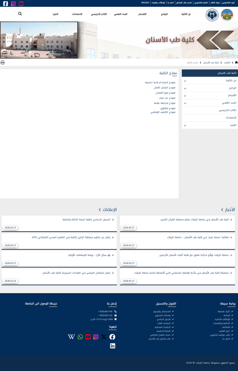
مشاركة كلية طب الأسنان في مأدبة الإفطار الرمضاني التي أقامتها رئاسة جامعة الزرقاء (181, 273)
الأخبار (230, 209)
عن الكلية (186, 14)
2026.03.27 (128, 227)
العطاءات (226, 327)
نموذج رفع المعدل (165, 92)
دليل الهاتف (225, 331)
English (145, 2)
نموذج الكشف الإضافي (162, 112)
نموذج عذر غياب (166, 98)
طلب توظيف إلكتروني (220, 335)
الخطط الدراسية (164, 331)
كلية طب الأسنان (211, 63)
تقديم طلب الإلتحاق (184, 2)
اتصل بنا (171, 2)
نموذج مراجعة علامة (164, 103)
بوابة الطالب (215, 2)
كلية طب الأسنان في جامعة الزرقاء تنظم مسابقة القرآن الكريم (195, 219)
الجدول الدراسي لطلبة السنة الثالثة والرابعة (86, 219)
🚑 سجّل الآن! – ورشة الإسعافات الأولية (89, 255)
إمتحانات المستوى (163, 315)
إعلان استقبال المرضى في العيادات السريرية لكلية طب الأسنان (76, 273)
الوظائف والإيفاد (158, 2)
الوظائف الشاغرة (223, 319)
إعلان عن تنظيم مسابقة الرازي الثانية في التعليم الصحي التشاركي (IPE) (71, 237)
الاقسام (142, 14)
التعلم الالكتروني (201, 2)
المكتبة (227, 315)
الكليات (226, 63)
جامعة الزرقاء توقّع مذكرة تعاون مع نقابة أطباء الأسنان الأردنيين (194, 255)
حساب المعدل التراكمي (160, 335)
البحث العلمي (120, 14)
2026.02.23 (10, 281)
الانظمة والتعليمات (222, 323)
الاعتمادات (77, 14)
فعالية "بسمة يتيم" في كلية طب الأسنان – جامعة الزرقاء (198, 237)
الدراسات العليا (164, 323)
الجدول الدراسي (164, 319)
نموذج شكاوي (167, 108)
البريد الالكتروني (228, 2)
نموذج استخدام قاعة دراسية (160, 82)
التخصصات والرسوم (162, 311)
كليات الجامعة (224, 311)
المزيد (55, 14)
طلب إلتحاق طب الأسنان (159, 338)
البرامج (164, 14)
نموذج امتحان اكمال (164, 87)
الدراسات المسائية (163, 327)
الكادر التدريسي (99, 14)
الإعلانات (110, 209)
